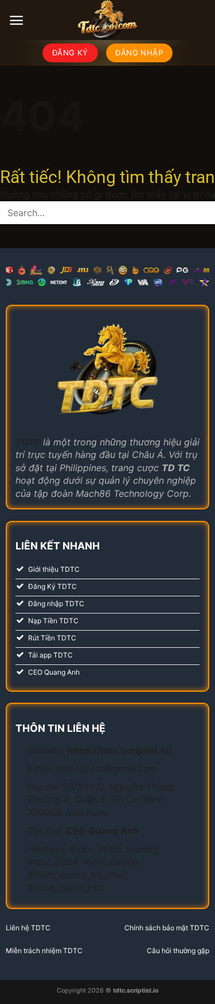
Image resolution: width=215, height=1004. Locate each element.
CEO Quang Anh (102, 830)
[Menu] (16, 20)
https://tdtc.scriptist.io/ (119, 750)
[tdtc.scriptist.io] (107, 20)
